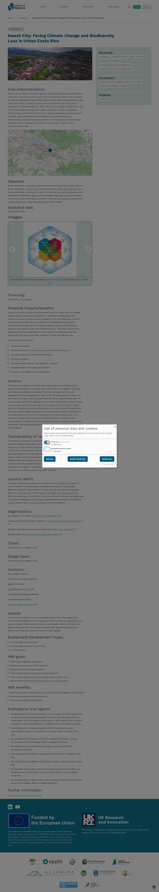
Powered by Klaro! (108, 464)
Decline (49, 459)
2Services (56, 444)
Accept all (107, 459)
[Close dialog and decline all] (115, 425)
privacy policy (67, 436)
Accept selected (77, 459)
